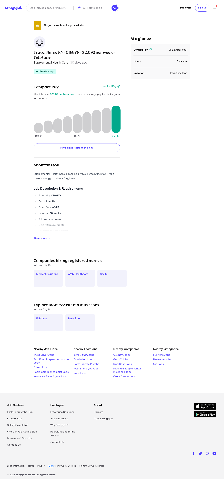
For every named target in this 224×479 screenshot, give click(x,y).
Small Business (59, 418)
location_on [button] (79, 7)
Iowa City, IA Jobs (83, 355)
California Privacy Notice (91, 466)
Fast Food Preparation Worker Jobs (51, 361)
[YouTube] (214, 454)
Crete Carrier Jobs (124, 376)
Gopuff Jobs (120, 359)
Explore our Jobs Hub (20, 412)
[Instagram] (207, 454)
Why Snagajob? (59, 425)
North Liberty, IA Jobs (86, 364)
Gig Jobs (158, 364)
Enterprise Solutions (62, 412)
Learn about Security (19, 438)
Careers (98, 412)
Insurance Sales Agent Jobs (50, 376)
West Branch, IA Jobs (85, 368)
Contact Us (13, 444)
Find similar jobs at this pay (76, 147)
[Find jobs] (115, 8)
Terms (31, 466)
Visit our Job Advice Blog (22, 431)
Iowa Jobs (79, 373)
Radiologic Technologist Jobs (51, 372)
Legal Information (16, 466)
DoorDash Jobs (122, 364)
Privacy (41, 466)
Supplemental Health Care (51, 62)
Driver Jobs (40, 367)
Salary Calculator (17, 425)
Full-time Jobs (161, 355)
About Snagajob (103, 418)
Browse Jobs (14, 418)
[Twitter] (200, 454)
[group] (45, 71)
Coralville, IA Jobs (84, 359)
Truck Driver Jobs (44, 355)
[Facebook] (193, 454)
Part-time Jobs (162, 359)
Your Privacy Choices (65, 466)
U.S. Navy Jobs (122, 355)
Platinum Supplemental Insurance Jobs (127, 370)
